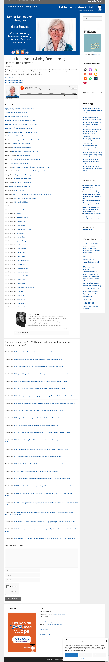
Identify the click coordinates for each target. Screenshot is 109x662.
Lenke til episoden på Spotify (14, 82)
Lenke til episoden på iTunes (14, 80)
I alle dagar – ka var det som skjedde (24, 198)
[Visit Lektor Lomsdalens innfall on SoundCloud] (89, 2)
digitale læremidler (95, 250)
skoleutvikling (87, 292)
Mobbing (85, 276)
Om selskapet (49, 622)
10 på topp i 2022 (45, 634)
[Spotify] (91, 78)
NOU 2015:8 (9, 124)
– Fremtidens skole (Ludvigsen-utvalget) (25, 124)
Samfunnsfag (88, 283)
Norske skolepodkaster (15, 7)
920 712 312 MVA (59, 614)
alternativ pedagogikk (87, 244)
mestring (96, 274)
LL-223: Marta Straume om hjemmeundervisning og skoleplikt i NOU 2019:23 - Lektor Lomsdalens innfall (39, 494)
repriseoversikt (88, 229)
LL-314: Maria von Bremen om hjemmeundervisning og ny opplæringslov (92, 209)
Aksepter (71, 655)
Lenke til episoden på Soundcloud (15, 78)
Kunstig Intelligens (91, 267)
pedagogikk (96, 276)
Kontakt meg (44, 629)
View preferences (100, 655)
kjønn (98, 265)
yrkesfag (86, 308)
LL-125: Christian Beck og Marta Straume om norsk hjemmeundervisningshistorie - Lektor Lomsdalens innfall (40, 441)
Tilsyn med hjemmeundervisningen (16, 112)
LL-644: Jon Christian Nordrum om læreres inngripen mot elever (92, 124)
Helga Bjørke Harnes (23, 260)
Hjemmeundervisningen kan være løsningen (26, 159)
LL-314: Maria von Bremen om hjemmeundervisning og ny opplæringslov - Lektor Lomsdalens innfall (44, 522)
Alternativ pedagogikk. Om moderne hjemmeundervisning (26, 140)
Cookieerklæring (85, 659)
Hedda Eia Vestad (22, 268)
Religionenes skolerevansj (23, 175)
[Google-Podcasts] (96, 69)
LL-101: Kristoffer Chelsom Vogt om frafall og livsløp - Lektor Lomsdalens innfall (38, 410)
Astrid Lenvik (21, 299)
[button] (105, 641)
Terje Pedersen (21, 303)
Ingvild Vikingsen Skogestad (25, 287)
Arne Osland (20, 233)
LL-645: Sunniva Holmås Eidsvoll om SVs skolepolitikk (92, 118)
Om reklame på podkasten (53, 624)
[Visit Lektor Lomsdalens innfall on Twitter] (101, 2)
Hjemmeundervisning (91, 265)
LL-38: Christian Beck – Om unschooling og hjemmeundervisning (91, 187)
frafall (93, 259)
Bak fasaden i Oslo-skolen (16, 136)
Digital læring (87, 257)
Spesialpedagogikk (90, 294)
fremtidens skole (91, 262)
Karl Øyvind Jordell (22, 276)
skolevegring (95, 292)
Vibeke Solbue (21, 221)
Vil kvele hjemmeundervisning (23, 179)
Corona (98, 244)
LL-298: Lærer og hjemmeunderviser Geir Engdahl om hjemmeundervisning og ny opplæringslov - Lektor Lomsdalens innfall (39, 513)
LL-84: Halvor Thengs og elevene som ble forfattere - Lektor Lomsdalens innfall (38, 366)
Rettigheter (94, 281)
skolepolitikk (93, 289)
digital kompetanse (88, 255)
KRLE (84, 267)
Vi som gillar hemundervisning (21, 147)
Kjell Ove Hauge (21, 241)
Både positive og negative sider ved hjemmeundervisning (31, 167)
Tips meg (28, 7)
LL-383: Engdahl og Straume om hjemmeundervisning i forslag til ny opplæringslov (92, 215)
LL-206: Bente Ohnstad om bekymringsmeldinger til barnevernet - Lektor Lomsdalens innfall (42, 486)
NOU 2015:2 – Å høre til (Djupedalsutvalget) (18, 128)
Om (33, 7)
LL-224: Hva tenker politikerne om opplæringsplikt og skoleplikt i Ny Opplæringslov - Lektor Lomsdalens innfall (41, 504)
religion (97, 279)
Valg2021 (85, 306)
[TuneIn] (96, 78)
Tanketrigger (31, 324)
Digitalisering (87, 253)
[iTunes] (91, 74)
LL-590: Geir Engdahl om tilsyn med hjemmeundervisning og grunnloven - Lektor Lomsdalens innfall (44, 538)
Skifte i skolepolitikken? (20, 202)
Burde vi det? (55, 320)
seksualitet (96, 283)
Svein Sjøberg (21, 256)
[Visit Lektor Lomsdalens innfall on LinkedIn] (93, 2)
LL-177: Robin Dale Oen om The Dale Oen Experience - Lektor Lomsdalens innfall (38, 464)
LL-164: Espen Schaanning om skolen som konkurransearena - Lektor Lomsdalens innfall (41, 449)
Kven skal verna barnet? (24, 155)
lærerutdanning (90, 271)
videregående (93, 306)
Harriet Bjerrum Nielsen (24, 229)
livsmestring (86, 269)
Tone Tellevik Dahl (22, 272)
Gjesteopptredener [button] (90, 93)
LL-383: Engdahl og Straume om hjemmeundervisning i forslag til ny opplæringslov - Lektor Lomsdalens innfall (41, 530)
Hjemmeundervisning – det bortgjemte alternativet (34, 171)
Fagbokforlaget (96, 54)
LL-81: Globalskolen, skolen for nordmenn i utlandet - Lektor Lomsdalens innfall (38, 359)
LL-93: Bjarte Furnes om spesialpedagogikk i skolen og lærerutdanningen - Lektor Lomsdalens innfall (45, 403)
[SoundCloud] (86, 78)
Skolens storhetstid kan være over (19, 186)
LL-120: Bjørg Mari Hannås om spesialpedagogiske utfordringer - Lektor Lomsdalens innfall (42, 432)
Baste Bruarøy (21, 225)
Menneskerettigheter (88, 274)
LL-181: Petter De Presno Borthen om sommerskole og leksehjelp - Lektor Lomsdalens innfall (42, 478)
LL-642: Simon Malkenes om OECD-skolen (92, 135)
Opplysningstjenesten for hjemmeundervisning (19, 109)
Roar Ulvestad (21, 210)
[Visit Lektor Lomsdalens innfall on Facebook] (103, 2)
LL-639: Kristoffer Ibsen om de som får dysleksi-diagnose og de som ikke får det (92, 154)
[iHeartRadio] (86, 83)
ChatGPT (95, 244)
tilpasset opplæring (88, 301)
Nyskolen (19, 214)
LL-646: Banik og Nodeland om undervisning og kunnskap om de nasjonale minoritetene (92, 111)
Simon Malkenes (22, 264)
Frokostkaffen (37, 324)
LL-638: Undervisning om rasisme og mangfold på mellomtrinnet (91, 161)
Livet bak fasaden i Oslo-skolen (21, 144)
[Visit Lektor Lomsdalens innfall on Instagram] (95, 2)
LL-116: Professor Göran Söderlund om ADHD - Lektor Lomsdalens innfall (36, 425)
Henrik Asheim (21, 237)
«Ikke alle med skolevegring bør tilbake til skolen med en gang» (32, 194)
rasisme (92, 279)
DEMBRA (85, 246)
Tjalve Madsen (21, 248)
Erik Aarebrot (21, 307)
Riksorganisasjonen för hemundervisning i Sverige (20, 120)
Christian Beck (21, 252)
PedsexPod (45, 324)
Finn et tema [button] (89, 239)
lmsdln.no (65, 328)
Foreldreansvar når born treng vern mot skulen (22, 132)
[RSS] (96, 74)
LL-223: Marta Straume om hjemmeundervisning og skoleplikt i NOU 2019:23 (91, 202)
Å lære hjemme (19, 190)
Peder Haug (20, 206)
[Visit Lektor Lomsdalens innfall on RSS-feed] (98, 2)
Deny (85, 655)
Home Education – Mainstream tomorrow (25, 151)
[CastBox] (86, 74)
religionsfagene (87, 281)
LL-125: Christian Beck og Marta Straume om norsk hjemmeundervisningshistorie (92, 195)
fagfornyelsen (87, 259)
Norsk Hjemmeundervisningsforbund (16, 116)
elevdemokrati (95, 257)
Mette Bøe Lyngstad (23, 217)
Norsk (90, 276)
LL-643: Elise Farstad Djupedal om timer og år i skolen (92, 130)
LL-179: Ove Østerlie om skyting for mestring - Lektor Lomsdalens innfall (36, 471)
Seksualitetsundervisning (92, 285)
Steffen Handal (21, 280)
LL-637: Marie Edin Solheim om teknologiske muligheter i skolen (92, 168)
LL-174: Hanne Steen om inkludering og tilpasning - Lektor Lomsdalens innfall (37, 456)
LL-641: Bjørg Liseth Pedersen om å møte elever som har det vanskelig (92, 141)
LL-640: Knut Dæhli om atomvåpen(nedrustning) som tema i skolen (92, 147)
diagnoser (86, 250)
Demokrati (91, 246)
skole (84, 289)
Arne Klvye (20, 291)
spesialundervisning (88, 296)
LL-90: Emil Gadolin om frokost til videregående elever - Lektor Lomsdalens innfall (39, 388)
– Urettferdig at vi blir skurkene (18, 163)
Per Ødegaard (21, 295)
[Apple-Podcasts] (91, 69)
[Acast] (86, 69)
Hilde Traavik (21, 283)
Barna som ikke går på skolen (22, 182)
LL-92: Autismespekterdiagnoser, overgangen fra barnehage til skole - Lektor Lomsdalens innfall (43, 396)
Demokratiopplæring (89, 248)
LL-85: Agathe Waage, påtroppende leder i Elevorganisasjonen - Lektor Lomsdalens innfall (41, 374)
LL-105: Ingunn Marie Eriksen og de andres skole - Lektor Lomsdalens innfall (37, 418)
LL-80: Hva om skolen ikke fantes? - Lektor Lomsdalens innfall (33, 352)
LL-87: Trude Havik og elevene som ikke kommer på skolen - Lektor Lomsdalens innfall (40, 381)
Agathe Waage (21, 245)
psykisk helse (86, 279)
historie (84, 265)
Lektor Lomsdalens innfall (76, 7)
